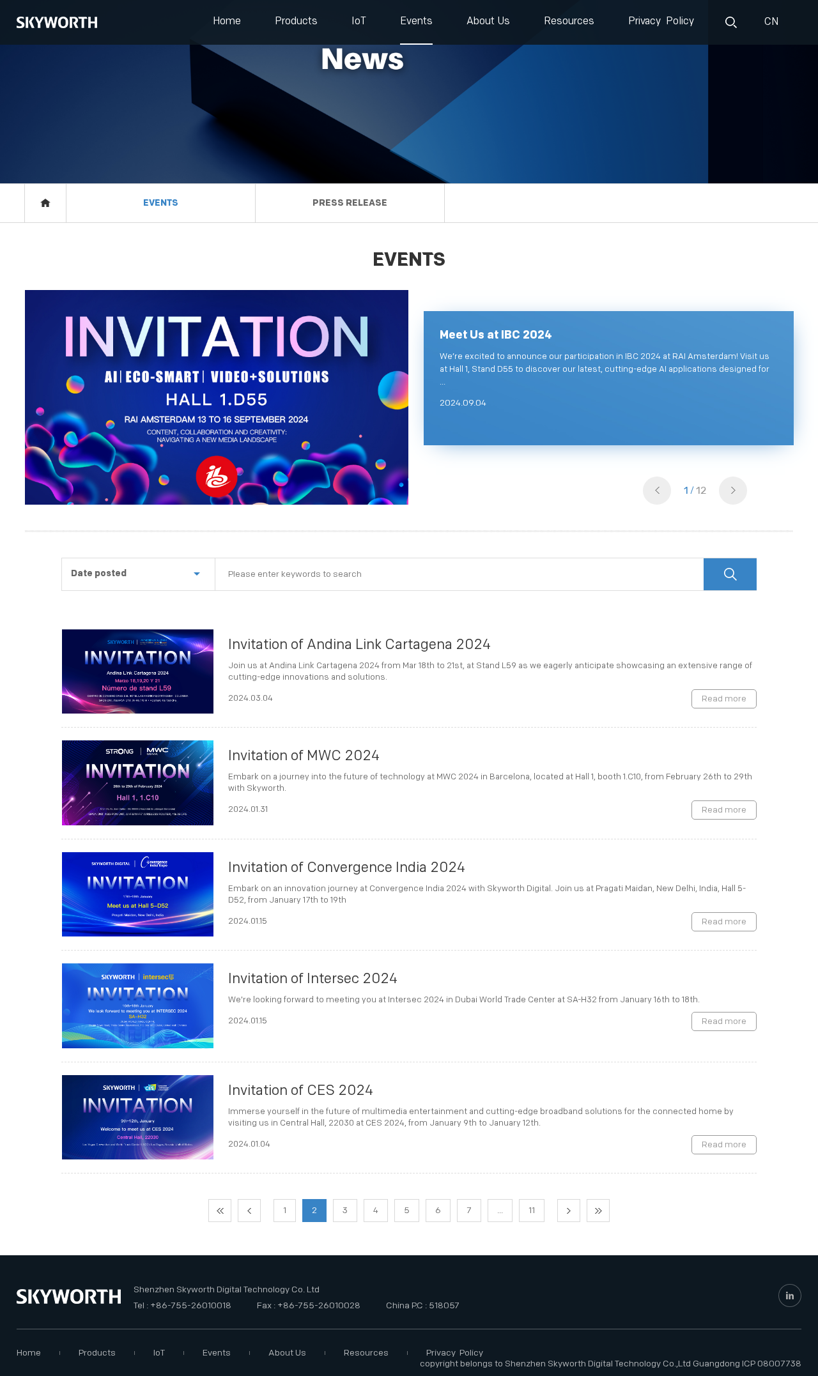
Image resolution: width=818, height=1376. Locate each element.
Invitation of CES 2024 (300, 1090)
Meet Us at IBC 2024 (496, 335)
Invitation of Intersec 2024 (312, 979)
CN (770, 22)
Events (416, 21)
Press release (350, 202)
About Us (488, 21)
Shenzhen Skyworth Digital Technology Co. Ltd (227, 1289)
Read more (724, 698)
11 (532, 1210)
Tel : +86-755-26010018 (182, 1305)
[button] (733, 491)
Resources (569, 21)
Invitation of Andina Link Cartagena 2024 (359, 645)
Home (227, 21)
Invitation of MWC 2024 (304, 756)
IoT (358, 21)
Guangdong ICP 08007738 (747, 1363)
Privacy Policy (661, 21)
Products (296, 21)
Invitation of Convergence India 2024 (346, 867)
